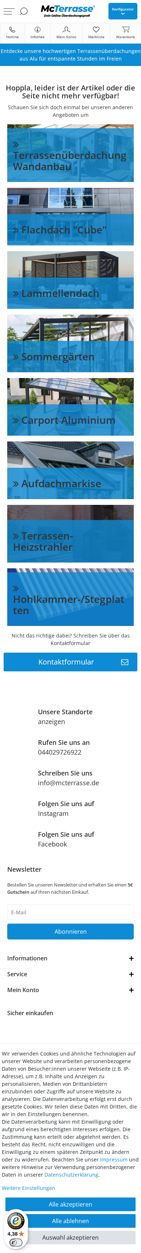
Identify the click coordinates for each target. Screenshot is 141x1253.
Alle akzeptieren (70, 1204)
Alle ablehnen (70, 1221)
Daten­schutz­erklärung (71, 1174)
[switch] (15, 1243)
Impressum (114, 1159)
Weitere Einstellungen (28, 1188)
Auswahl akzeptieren (70, 1237)
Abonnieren (71, 932)
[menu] (9, 11)
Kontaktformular (66, 662)
